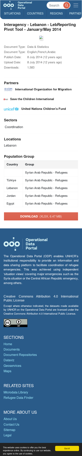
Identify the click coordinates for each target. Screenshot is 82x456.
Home (8, 344)
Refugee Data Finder (18, 397)
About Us (10, 418)
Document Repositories (20, 354)
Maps (7, 371)
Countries (35, 13)
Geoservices (12, 365)
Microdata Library (16, 392)
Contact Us (11, 424)
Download (41, 216)
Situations (12, 13)
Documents (12, 349)
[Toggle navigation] (75, 5)
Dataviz (9, 360)
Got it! (67, 448)
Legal (8, 435)
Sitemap (9, 429)
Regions (56, 13)
